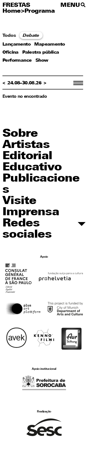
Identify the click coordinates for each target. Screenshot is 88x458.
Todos (9, 36)
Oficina (10, 52)
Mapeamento (49, 44)
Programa (39, 11)
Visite (19, 201)
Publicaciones (41, 184)
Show (41, 60)
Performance (17, 60)
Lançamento (16, 44)
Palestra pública (40, 52)
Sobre (20, 134)
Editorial (27, 156)
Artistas (26, 145)
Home (11, 11)
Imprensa (30, 212)
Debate (31, 36)
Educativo (32, 167)
